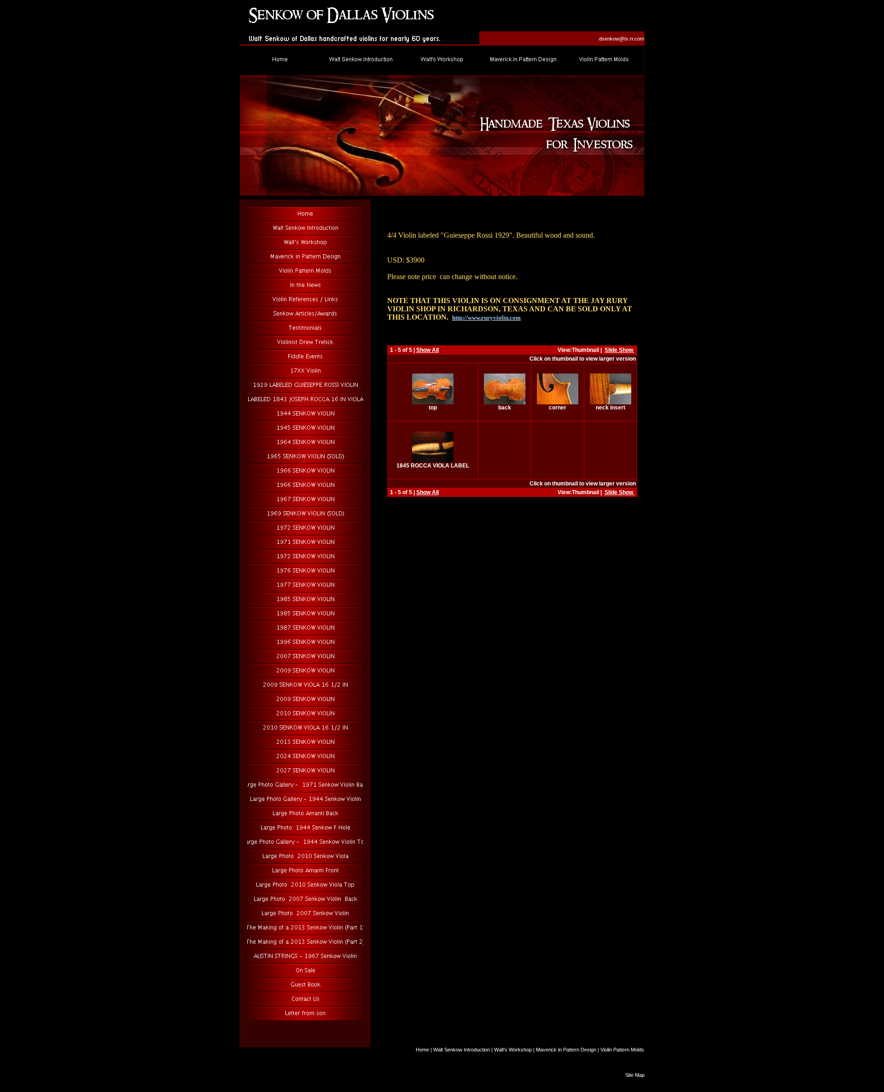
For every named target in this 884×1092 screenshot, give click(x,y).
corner (557, 407)
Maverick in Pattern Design (566, 1049)
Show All (427, 350)
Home (422, 1049)
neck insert (610, 407)
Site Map (635, 1075)
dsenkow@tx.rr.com (621, 38)
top (433, 407)
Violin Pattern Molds (622, 1049)
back (504, 407)
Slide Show (619, 350)
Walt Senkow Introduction (461, 1049)
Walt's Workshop (513, 1049)
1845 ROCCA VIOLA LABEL (432, 465)
